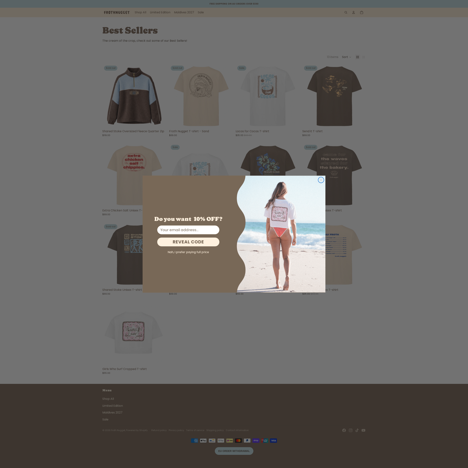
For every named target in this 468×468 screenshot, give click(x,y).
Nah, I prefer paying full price (188, 252)
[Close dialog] (321, 180)
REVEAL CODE (188, 242)
